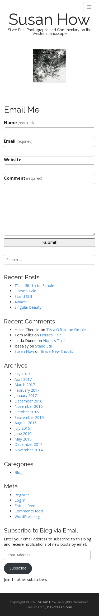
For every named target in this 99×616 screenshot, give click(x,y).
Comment (23, 178)
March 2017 (25, 384)
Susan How (49, 19)
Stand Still (23, 296)
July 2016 (22, 428)
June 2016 (23, 433)
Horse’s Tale (25, 290)
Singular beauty (28, 307)
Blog (19, 472)
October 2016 (27, 411)
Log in (20, 500)
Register (22, 494)
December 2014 (28, 444)
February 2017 (27, 390)
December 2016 (28, 401)
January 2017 (26, 395)
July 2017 (22, 373)
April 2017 (23, 379)
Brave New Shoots (57, 351)
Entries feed (25, 505)
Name (19, 123)
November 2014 (29, 449)
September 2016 (29, 417)
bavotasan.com (59, 607)
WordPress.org (27, 516)
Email (18, 141)
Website (12, 160)
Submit (49, 242)
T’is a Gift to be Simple (34, 285)
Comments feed (29, 510)
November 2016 (29, 406)
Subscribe (18, 568)
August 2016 (25, 422)
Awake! (21, 301)
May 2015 (23, 439)
